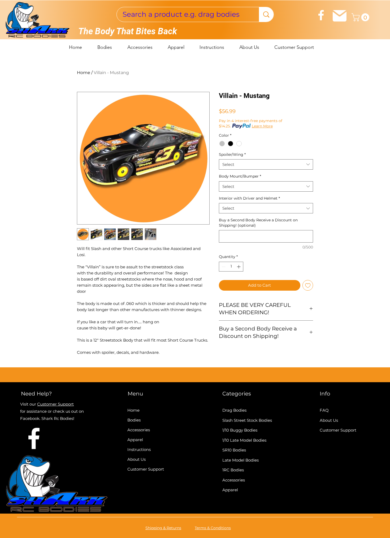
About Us (136, 459)
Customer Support (55, 404)
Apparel (135, 439)
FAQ (324, 410)
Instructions (139, 449)
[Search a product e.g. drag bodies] (266, 14)
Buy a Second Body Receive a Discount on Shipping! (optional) (258, 223)
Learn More (262, 126)
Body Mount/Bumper (240, 176)
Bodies (134, 420)
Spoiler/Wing (232, 154)
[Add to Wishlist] (307, 285)
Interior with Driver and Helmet (249, 198)
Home (83, 72)
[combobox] (266, 164)
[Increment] (239, 266)
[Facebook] (321, 15)
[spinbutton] (231, 266)
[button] (361, 17)
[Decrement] (223, 266)
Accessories (138, 429)
